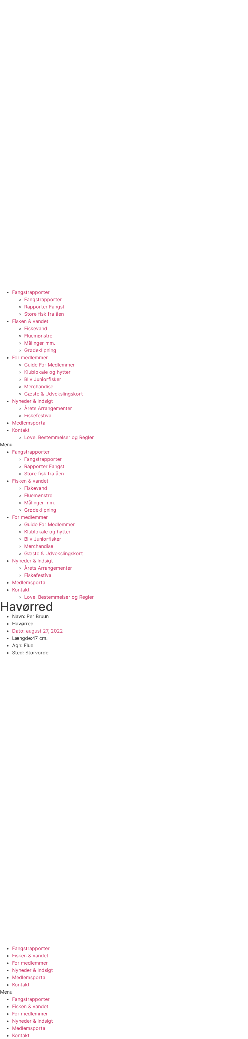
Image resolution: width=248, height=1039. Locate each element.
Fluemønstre (38, 336)
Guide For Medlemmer (49, 365)
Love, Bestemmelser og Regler (59, 437)
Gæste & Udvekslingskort (53, 394)
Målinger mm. (39, 343)
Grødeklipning (40, 350)
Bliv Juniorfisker (42, 379)
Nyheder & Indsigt (32, 401)
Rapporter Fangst (44, 307)
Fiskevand (35, 328)
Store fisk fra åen (44, 314)
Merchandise (38, 386)
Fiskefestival (38, 415)
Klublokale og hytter (47, 372)
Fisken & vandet (30, 321)
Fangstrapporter (31, 292)
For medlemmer (30, 357)
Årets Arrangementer (48, 408)
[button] (124, 444)
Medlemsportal (29, 423)
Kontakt (21, 430)
